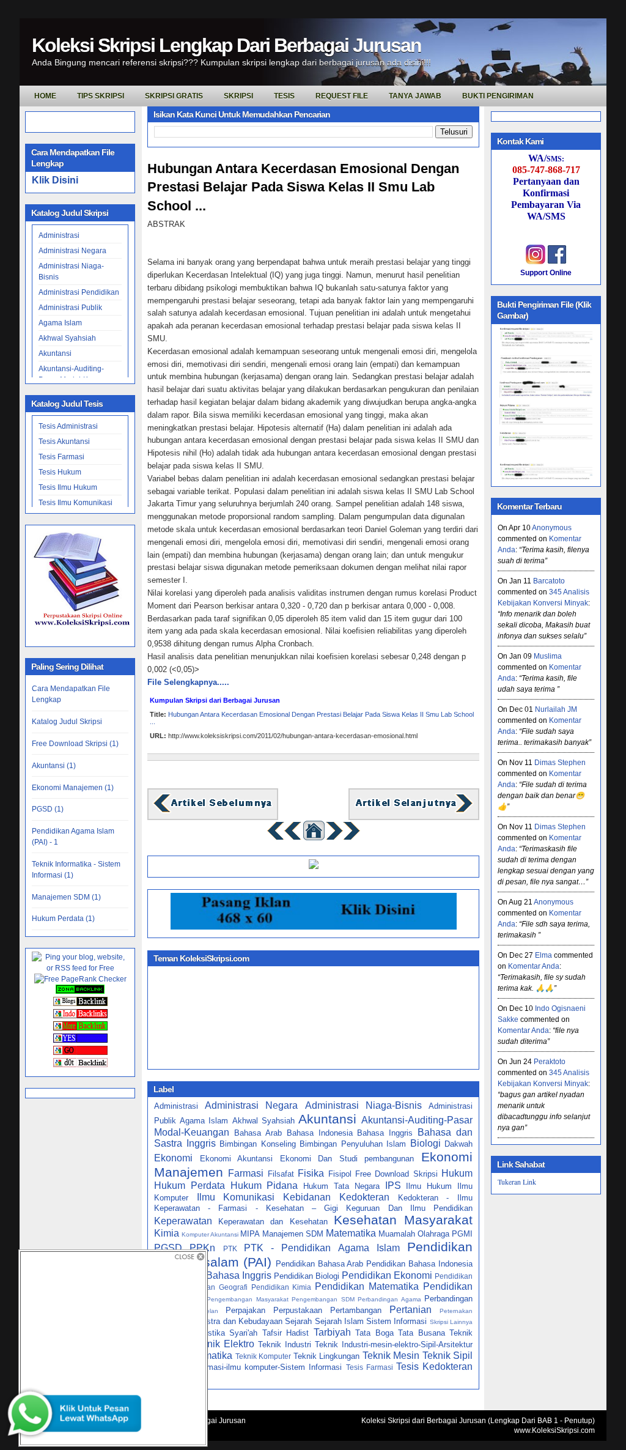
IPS (393, 1185)
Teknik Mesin (391, 1355)
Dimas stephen (560, 762)
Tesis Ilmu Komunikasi (75, 502)
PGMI (462, 1233)
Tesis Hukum (60, 472)
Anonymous (552, 527)
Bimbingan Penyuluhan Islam (353, 1144)
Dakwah (458, 1144)
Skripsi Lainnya (451, 1322)
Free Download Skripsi (396, 1173)
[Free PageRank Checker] (80, 979)
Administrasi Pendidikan (79, 292)
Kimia (166, 1233)
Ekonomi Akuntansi (236, 1158)
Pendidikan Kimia (281, 1287)
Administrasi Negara (72, 250)
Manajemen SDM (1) (66, 897)
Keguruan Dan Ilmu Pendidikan (409, 1208)
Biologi (425, 1143)
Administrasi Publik (70, 307)
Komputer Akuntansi (210, 1234)
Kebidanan (307, 1197)
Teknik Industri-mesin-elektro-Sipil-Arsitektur (394, 1344)
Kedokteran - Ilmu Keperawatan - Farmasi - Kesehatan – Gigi (313, 1203)
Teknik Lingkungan (326, 1356)
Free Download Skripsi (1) (75, 743)
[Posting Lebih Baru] (213, 811)
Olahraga (433, 1233)
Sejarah (298, 1321)
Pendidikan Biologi (306, 1276)
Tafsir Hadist (285, 1332)
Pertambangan (355, 1310)
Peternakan (456, 1311)
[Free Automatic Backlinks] (80, 991)
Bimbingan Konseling (257, 1144)
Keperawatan (183, 1221)
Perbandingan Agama (389, 1299)
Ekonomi (173, 1158)
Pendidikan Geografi (212, 1287)
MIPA (250, 1233)
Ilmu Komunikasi (236, 1197)
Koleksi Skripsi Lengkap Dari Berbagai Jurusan (226, 45)
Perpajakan (245, 1310)
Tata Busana (421, 1332)
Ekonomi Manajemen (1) (73, 787)
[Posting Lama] (414, 811)
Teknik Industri (284, 1344)
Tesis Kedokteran (434, 1366)
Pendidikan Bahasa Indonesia (419, 1263)
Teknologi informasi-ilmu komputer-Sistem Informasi (248, 1367)
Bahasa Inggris (385, 1132)
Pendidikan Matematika (367, 1286)
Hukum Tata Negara (341, 1186)
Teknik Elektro (223, 1344)
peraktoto (549, 1061)
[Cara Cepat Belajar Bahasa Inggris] (314, 866)
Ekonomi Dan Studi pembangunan (347, 1158)
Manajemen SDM (292, 1233)
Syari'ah (243, 1332)
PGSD (168, 1248)
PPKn (202, 1248)
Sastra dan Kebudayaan (239, 1321)
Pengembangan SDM (323, 1299)
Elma (543, 955)
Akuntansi (55, 353)
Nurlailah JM (556, 709)
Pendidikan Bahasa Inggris (212, 1275)
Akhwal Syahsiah (67, 338)
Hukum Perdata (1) (63, 918)
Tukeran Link (517, 1181)
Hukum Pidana (264, 1185)
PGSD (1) (48, 809)
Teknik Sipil (447, 1355)
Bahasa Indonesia (320, 1132)
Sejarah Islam (339, 1321)
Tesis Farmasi (61, 457)
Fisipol (340, 1173)
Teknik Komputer (263, 1356)
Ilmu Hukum (429, 1186)
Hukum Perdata (189, 1185)
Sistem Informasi (396, 1321)
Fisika (311, 1173)
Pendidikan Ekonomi (387, 1275)
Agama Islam (60, 323)
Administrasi (59, 235)
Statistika (208, 1332)
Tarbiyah (332, 1332)
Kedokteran (364, 1197)
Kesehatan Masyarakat (403, 1220)
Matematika (351, 1233)
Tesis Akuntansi (64, 441)
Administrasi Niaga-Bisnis (363, 1105)
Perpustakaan (297, 1310)
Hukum (457, 1173)
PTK (230, 1248)
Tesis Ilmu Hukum (68, 487)
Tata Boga (374, 1332)
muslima (548, 656)
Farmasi (245, 1173)
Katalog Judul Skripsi (67, 721)
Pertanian (410, 1309)
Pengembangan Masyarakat (248, 1299)
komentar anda (533, 966)
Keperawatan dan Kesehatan (272, 1221)
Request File (341, 96)
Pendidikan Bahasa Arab (320, 1263)
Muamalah (396, 1233)
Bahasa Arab (258, 1132)
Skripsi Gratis (174, 96)
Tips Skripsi (100, 96)
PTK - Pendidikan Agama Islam (322, 1248)
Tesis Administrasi (68, 426)
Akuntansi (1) (54, 765)
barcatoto (549, 581)
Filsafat (281, 1173)
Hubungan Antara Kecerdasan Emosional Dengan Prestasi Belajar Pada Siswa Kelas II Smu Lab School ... (303, 187)
